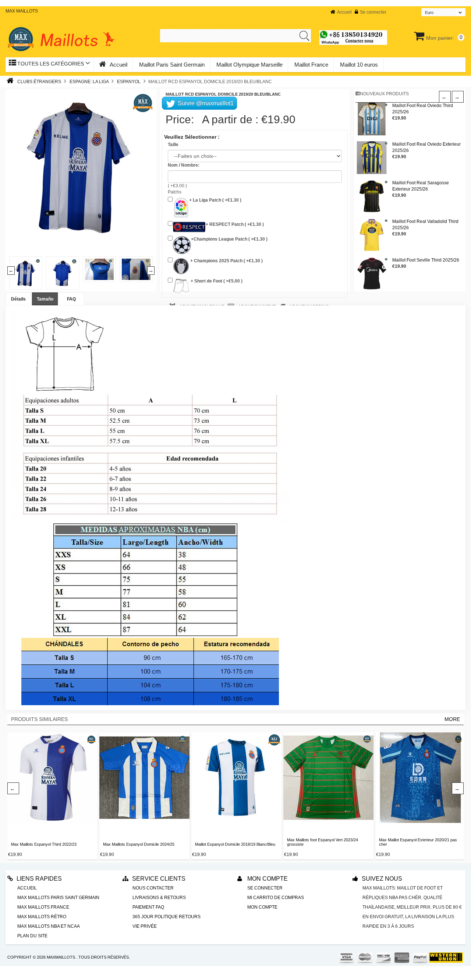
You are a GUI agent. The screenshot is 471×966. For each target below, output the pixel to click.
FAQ (71, 299)
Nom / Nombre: (183, 165)
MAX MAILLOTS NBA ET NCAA (48, 926)
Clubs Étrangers (39, 81)
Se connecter (373, 12)
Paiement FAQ (148, 907)
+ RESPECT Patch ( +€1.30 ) (235, 224)
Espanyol (129, 81)
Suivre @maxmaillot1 (205, 103)
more (452, 719)
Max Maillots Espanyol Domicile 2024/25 (138, 844)
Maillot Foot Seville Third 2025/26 (425, 260)
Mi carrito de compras (275, 897)
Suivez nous (382, 879)
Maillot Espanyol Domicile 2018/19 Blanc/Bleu (235, 844)
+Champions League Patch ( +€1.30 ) (229, 239)
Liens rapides (39, 879)
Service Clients (158, 879)
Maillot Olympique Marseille (249, 64)
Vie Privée (144, 926)
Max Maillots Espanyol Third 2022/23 (44, 844)
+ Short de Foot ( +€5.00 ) (216, 281)
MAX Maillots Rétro (41, 916)
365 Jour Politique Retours (166, 916)
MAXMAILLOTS (61, 957)
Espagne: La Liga (89, 81)
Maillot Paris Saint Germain (172, 64)
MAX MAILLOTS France (43, 907)
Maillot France (311, 64)
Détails (18, 299)
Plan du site (32, 935)
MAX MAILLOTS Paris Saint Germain (58, 897)
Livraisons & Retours (159, 897)
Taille (173, 144)
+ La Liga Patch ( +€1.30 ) (215, 200)
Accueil (344, 12)
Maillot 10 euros (359, 64)
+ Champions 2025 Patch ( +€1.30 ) (226, 260)
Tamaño (45, 299)
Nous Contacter (153, 888)
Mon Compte (267, 879)
